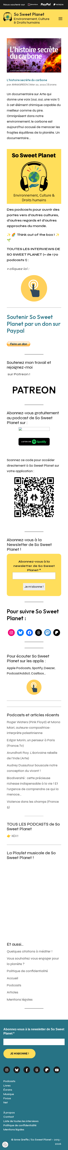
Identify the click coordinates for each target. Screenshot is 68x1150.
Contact (8, 1116)
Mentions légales (19, 1000)
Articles (12, 992)
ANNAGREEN (20, 84)
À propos (9, 1112)
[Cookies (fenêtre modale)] (5, 1145)
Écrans (7, 1089)
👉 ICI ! (12, 836)
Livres (7, 1085)
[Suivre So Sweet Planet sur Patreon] (46, 1068)
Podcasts (14, 985)
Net (5, 1102)
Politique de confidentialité (27, 971)
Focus (7, 1098)
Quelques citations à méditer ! (29, 951)
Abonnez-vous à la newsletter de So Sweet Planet (34, 566)
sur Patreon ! (19, 374)
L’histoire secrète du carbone (27, 80)
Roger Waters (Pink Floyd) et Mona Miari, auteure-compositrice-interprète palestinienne (33, 727)
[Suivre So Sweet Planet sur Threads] (36, 1068)
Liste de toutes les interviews (21, 1121)
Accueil (12, 978)
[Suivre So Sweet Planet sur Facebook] (26, 1068)
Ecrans (52, 84)
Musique (8, 1094)
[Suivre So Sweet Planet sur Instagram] (6, 1068)
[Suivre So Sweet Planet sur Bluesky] (16, 1068)
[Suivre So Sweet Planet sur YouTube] (56, 1068)
